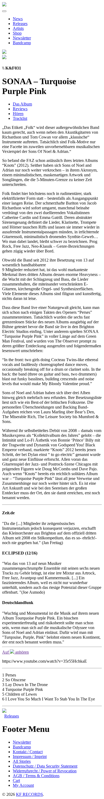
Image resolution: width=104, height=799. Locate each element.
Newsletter (22, 38)
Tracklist (20, 118)
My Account (23, 785)
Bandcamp (22, 42)
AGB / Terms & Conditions (36, 775)
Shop (17, 33)
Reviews (20, 109)
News (18, 19)
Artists (18, 28)
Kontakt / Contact (28, 751)
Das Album (22, 104)
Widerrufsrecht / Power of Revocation (45, 771)
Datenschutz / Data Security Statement (45, 766)
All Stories (22, 761)
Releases (20, 23)
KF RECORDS (29, 794)
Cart (16, 780)
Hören (18, 113)
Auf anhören (15, 652)
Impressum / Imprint (30, 756)
